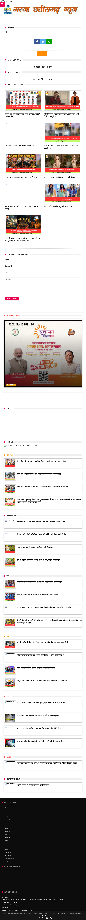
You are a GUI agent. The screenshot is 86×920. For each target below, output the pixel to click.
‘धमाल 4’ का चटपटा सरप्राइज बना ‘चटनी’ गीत (21, 177)
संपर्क (6, 862)
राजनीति (7, 831)
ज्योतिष (7, 840)
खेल (6, 834)
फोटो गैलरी (8, 852)
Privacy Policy (55, 913)
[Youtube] (47, 918)
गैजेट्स (7, 849)
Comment (8, 279)
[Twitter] (39, 918)
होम (6, 807)
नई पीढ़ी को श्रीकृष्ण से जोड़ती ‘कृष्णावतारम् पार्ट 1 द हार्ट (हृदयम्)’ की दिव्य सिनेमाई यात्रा (22, 239)
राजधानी (7, 837)
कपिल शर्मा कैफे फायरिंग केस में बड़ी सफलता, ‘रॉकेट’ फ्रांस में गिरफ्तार (22, 115)
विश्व (6, 816)
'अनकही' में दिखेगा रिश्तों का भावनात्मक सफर (20, 146)
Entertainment (10, 858)
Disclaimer (64, 913)
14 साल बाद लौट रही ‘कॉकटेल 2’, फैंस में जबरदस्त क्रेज (22, 207)
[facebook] (37, 41)
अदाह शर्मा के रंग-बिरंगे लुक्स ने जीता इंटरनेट (59, 206)
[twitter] (43, 41)
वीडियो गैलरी (8, 855)
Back (42, 53)
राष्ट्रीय (7, 810)
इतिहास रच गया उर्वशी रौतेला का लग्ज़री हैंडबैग (59, 177)
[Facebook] (35, 918)
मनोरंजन (7, 819)
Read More (11, 385)
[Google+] (43, 918)
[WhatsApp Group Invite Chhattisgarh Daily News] (43, 446)
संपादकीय (7, 813)
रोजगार (7, 828)
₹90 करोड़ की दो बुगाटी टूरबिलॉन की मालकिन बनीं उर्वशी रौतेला (61, 147)
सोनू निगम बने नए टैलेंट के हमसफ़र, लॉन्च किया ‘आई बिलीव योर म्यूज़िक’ (61, 115)
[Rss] (51, 918)
